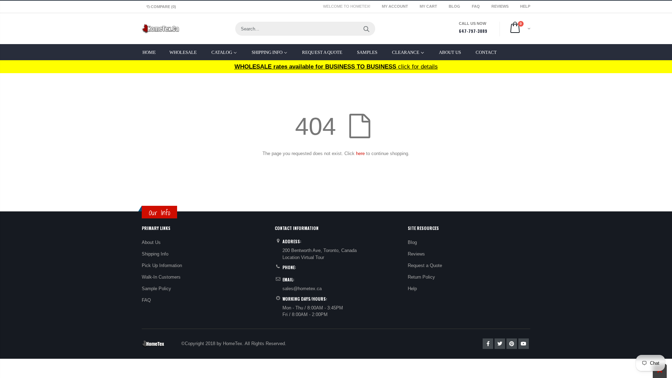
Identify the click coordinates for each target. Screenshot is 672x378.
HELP (525, 6)
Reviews (500, 6)
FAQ (476, 6)
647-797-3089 (473, 31)
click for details (336, 66)
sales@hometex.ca (302, 288)
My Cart (429, 6)
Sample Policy (156, 288)
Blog (455, 6)
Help (412, 288)
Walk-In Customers (161, 277)
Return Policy (421, 277)
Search (366, 28)
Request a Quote (425, 265)
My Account (395, 6)
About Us (151, 242)
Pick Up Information (162, 265)
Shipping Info (155, 254)
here (360, 153)
